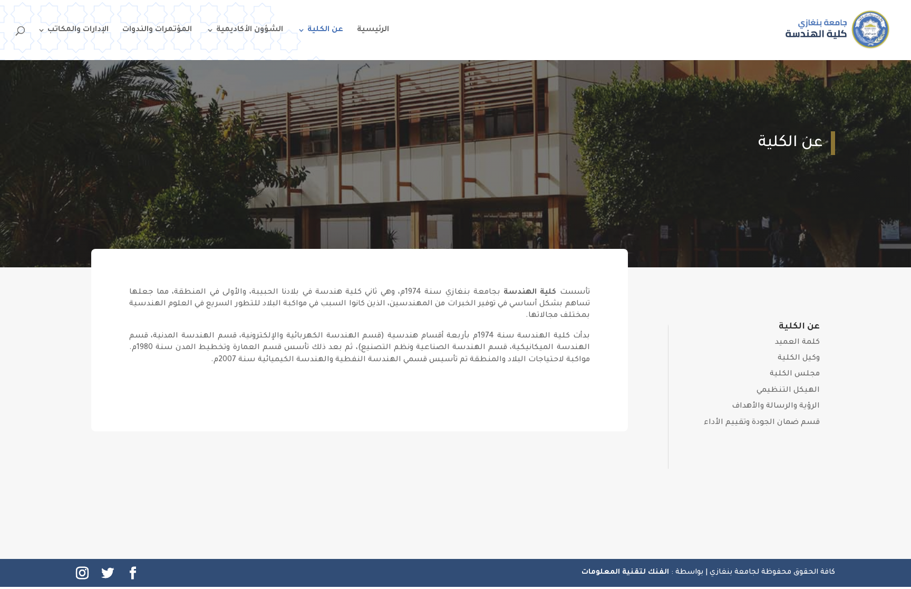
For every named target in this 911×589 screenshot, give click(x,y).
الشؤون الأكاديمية (249, 30)
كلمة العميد (797, 343)
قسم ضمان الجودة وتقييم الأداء (762, 423)
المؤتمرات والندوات (157, 30)
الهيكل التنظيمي (788, 391)
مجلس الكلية (795, 374)
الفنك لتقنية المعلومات (626, 572)
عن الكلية (325, 30)
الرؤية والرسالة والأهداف (776, 406)
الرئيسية (373, 30)
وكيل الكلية (799, 358)
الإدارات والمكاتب (78, 30)
